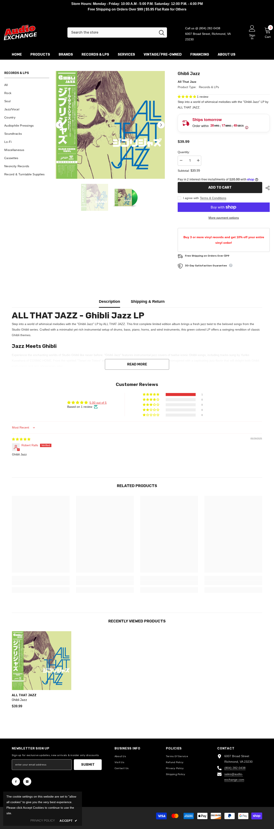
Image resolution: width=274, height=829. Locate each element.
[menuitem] (26, 85)
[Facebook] (16, 781)
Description (109, 301)
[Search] (117, 32)
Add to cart (220, 187)
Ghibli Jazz (19, 700)
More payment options (223, 217)
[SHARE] (266, 188)
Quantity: (184, 152)
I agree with (191, 198)
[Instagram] (27, 781)
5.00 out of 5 (98, 402)
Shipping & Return (148, 301)
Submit (88, 765)
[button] (59, 125)
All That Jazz (187, 81)
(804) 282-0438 (235, 768)
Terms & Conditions (213, 198)
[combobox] (111, 32)
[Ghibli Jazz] (41, 660)
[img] (21, 439)
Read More (137, 364)
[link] (41, 582)
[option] (110, 125)
